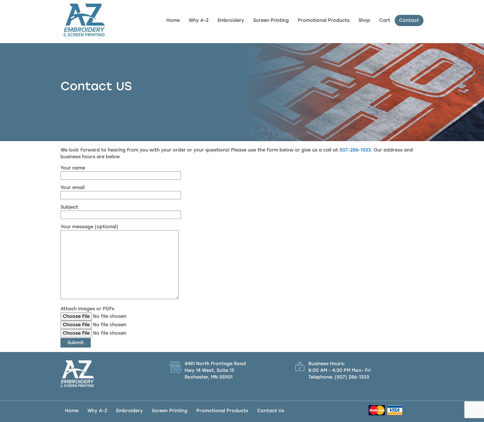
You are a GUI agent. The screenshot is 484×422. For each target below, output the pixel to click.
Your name (73, 168)
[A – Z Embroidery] (83, 20)
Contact (409, 20)
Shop (364, 20)
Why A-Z (199, 20)
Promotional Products (324, 20)
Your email (73, 187)
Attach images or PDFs (87, 308)
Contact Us (270, 410)
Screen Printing (271, 20)
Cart (384, 20)
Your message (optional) (89, 226)
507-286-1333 (355, 150)
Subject (69, 207)
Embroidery (231, 20)
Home (173, 20)
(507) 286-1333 (352, 377)
